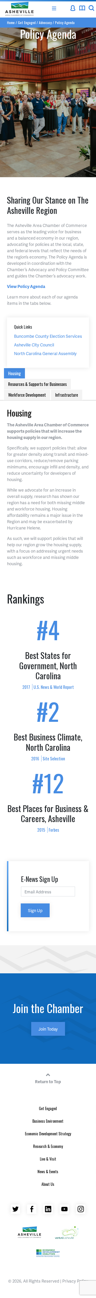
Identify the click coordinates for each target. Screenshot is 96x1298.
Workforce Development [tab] (27, 395)
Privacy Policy (75, 1281)
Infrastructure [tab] (66, 395)
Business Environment (47, 1121)
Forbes (54, 830)
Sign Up (35, 910)
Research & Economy (48, 1146)
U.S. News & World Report (54, 687)
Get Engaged (48, 1108)
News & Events (48, 1171)
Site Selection (54, 758)
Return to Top (48, 1081)
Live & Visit (48, 1159)
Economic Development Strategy (48, 1133)
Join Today (48, 1029)
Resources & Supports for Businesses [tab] (37, 384)
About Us (47, 1184)
